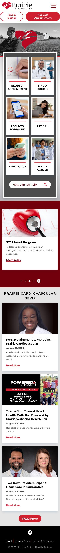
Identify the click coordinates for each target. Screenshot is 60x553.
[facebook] (30, 532)
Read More (30, 518)
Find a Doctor (11, 16)
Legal (9, 541)
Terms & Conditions (43, 541)
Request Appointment (43, 16)
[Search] (45, 184)
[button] (21, 281)
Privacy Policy (22, 541)
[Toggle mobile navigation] (53, 6)
